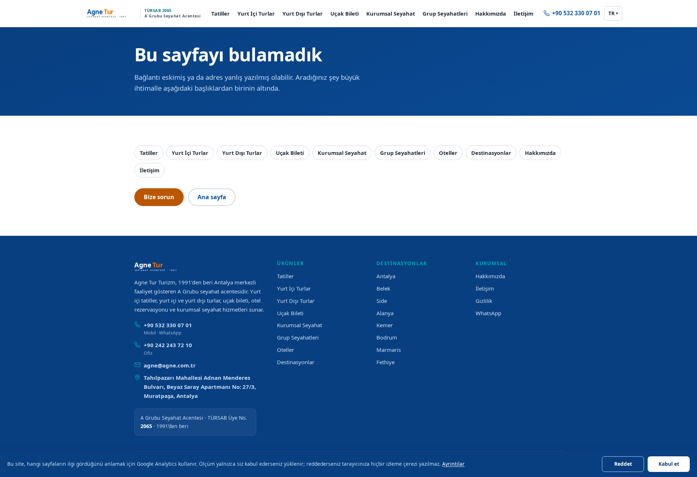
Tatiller (220, 13)
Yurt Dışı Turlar (302, 13)
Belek (383, 288)
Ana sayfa (211, 197)
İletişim (523, 13)
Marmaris (388, 349)
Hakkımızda (490, 13)
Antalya (385, 276)
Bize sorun (159, 197)
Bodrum (386, 337)
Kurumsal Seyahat (390, 13)
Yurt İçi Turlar (256, 13)
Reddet (623, 463)
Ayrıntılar (453, 463)
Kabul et (669, 463)
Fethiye (385, 362)
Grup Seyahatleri (445, 13)
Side (381, 300)
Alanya (385, 313)
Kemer (384, 325)
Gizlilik (484, 300)
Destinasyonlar (491, 152)
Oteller (448, 152)
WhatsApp (488, 313)
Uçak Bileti (344, 13)
